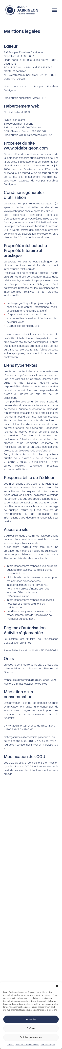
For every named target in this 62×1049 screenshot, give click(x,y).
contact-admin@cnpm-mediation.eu (37, 744)
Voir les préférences (31, 1037)
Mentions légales (48, 1044)
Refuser (31, 1028)
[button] (57, 986)
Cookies (10, 1044)
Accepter (31, 1019)
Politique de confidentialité (27, 1044)
